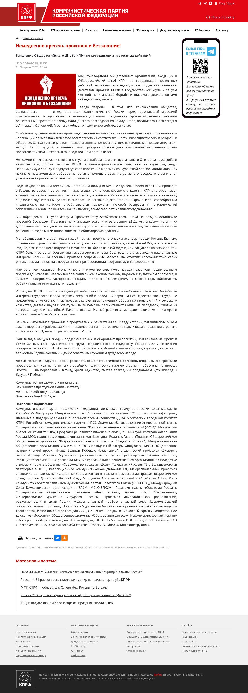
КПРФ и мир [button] (202, 30)
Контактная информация (31, 636)
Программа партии (27, 646)
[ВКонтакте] (57, 538)
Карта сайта (189, 641)
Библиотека (78, 655)
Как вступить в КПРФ (32, 30)
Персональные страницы (31, 655)
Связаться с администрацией (199, 632)
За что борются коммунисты (88, 636)
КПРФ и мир (78, 646)
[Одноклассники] (64, 538)
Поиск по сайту (222, 17)
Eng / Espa (226, 3)
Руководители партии (117, 30)
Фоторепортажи (136, 650)
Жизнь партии (79, 632)
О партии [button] (91, 30)
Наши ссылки (189, 636)
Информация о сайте (194, 650)
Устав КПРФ (23, 641)
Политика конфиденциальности (201, 646)
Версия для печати (39, 538)
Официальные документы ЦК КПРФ (147, 636)
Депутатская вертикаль (85, 641)
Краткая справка (26, 632)
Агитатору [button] (222, 30)
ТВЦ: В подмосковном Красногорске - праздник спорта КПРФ (67, 603)
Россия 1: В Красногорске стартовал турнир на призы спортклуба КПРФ (75, 580)
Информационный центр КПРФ (145, 632)
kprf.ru (158, 674)
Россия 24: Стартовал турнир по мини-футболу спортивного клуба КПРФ (76, 595)
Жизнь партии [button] (145, 30)
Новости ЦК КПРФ (33, 38)
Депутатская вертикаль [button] (174, 30)
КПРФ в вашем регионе (65, 30)
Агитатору (77, 650)
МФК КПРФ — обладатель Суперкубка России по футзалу (64, 587)
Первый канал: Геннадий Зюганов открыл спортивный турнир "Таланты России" (82, 572)
